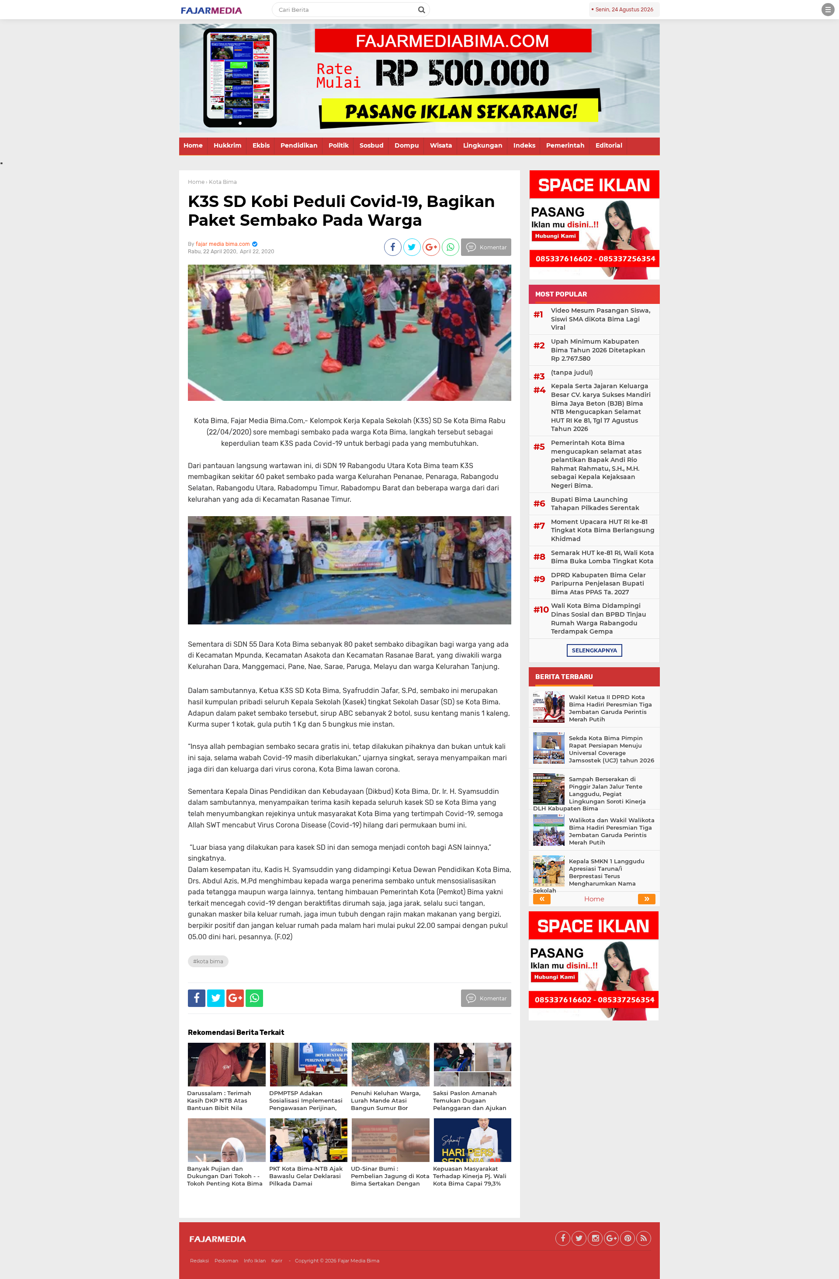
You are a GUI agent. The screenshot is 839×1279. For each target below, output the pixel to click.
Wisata (441, 145)
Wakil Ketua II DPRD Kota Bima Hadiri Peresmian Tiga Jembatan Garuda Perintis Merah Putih (610, 708)
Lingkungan (483, 145)
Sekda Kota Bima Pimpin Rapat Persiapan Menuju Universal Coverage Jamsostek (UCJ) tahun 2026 (611, 749)
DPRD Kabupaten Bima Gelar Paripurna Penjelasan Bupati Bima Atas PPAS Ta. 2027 (598, 583)
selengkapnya (594, 650)
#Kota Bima (208, 961)
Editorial (609, 145)
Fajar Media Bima (358, 1261)
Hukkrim (228, 145)
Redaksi (199, 1261)
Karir (276, 1261)
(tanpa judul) (572, 372)
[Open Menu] (828, 9)
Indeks (524, 145)
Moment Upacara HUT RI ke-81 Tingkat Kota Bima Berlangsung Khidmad (603, 530)
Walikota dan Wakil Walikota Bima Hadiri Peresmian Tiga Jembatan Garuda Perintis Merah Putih (612, 831)
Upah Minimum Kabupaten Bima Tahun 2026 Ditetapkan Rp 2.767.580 (598, 350)
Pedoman (226, 1261)
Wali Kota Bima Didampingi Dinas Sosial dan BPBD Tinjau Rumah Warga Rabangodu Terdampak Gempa (598, 618)
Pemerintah (565, 145)
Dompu (407, 145)
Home (193, 145)
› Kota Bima (221, 182)
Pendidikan (299, 145)
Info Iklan (255, 1261)
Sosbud (372, 145)
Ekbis (261, 145)
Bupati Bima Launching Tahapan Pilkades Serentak (595, 504)
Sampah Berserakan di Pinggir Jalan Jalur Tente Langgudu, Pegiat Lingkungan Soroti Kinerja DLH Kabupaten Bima (589, 794)
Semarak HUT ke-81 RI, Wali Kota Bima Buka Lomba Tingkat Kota (602, 557)
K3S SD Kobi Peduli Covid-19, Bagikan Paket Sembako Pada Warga (341, 211)
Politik (339, 145)
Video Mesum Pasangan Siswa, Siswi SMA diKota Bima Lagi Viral (600, 319)
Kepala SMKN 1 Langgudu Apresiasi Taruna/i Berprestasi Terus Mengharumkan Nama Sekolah (589, 876)
